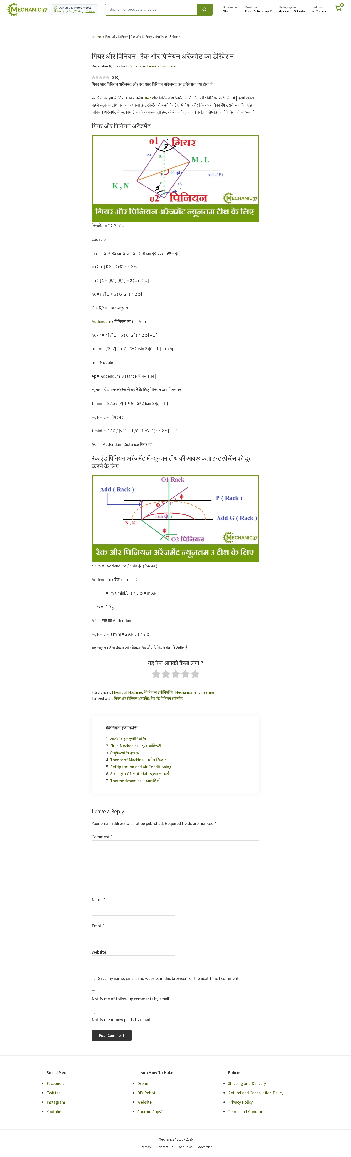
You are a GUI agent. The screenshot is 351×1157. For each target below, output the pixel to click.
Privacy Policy (240, 1102)
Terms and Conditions (247, 1111)
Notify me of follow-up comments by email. (131, 998)
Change (90, 11)
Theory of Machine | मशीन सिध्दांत (138, 760)
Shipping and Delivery (247, 1083)
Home (97, 36)
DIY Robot (146, 1092)
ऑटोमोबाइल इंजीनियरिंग (128, 739)
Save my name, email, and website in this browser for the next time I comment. (168, 978)
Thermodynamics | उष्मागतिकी (135, 780)
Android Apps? (150, 1111)
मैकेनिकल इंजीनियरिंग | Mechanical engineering (179, 692)
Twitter (53, 1092)
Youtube (54, 1111)
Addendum (101, 321)
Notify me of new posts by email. (121, 1019)
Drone (142, 1083)
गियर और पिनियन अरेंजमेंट (131, 698)
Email (98, 926)
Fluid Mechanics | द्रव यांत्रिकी (135, 745)
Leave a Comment (161, 66)
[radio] (156, 674)
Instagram (56, 1102)
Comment (102, 837)
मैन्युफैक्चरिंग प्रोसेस (125, 753)
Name (98, 899)
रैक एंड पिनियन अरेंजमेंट (167, 698)
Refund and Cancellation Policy (255, 1092)
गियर (148, 98)
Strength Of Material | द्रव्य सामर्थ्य (139, 773)
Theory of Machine (127, 692)
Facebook (55, 1083)
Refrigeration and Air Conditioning (140, 766)
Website (99, 952)
